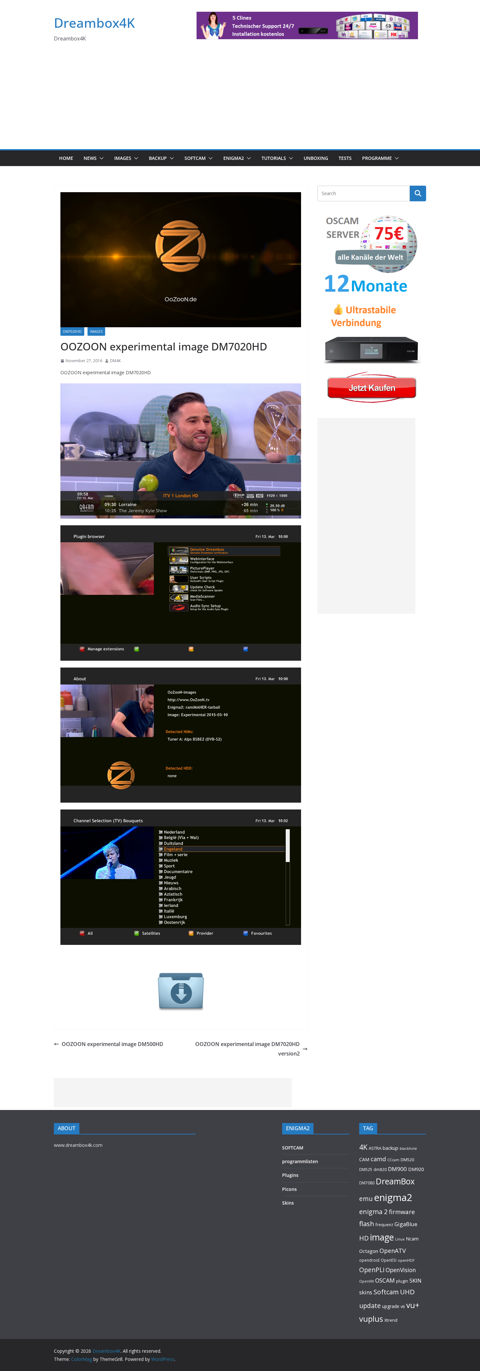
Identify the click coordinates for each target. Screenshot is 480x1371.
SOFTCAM (195, 158)
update (370, 1305)
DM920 (416, 1169)
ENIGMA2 (233, 158)
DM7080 (367, 1182)
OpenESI (388, 1260)
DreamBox (395, 1181)
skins (365, 1292)
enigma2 (393, 1197)
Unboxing (316, 158)
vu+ (412, 1305)
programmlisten (300, 1161)
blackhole (408, 1148)
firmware (402, 1212)
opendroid (369, 1260)
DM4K (115, 360)
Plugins (290, 1175)
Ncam (412, 1238)
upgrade (390, 1306)
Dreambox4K (94, 23)
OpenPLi (371, 1269)
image (382, 1237)
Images (122, 158)
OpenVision (401, 1270)
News (90, 158)
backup (390, 1148)
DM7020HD (72, 331)
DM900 (397, 1169)
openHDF (406, 1260)
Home (66, 158)
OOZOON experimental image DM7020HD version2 (247, 1048)
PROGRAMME (377, 158)
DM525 (365, 1169)
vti (403, 1306)
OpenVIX (366, 1281)
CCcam (393, 1159)
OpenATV (392, 1251)
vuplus (371, 1319)
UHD (407, 1291)
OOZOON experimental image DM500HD (112, 1044)
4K (363, 1147)
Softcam (386, 1291)
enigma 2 (373, 1211)
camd (378, 1159)
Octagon (368, 1251)
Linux (400, 1239)
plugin (402, 1281)
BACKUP (158, 158)
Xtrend (390, 1320)
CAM (364, 1159)
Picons (289, 1189)
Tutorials (274, 158)
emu (366, 1198)
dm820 (380, 1169)
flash (366, 1223)
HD (364, 1238)
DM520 (407, 1160)
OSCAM (385, 1280)
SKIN (415, 1280)
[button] (100, 158)
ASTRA (375, 1148)
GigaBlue (405, 1224)
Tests (345, 158)
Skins (288, 1203)
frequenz (384, 1224)
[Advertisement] (240, 100)
